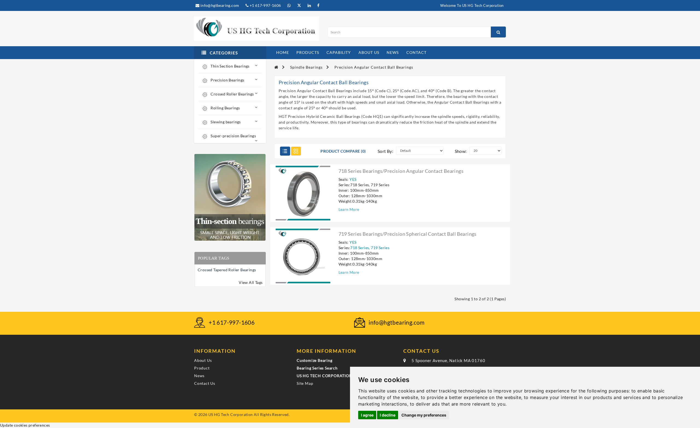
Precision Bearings (227, 80)
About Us (203, 360)
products (307, 52)
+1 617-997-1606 (265, 5)
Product (202, 368)
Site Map (305, 383)
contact (416, 52)
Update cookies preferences (25, 425)
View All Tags (250, 282)
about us (368, 52)
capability (338, 52)
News (199, 375)
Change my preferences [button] (423, 415)
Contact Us (204, 383)
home (282, 52)
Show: (461, 151)
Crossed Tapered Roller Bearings (227, 269)
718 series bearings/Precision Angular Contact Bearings (401, 171)
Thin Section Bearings (230, 66)
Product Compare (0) (343, 151)
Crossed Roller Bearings (232, 94)
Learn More (349, 209)
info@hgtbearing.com (219, 5)
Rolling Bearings (225, 108)
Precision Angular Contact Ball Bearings (373, 67)
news (393, 52)
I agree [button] (367, 415)
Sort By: (385, 151)
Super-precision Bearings (233, 135)
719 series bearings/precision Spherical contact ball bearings (408, 234)
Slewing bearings (225, 122)
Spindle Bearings (306, 67)
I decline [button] (387, 415)
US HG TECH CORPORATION (324, 375)
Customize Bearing (314, 360)
